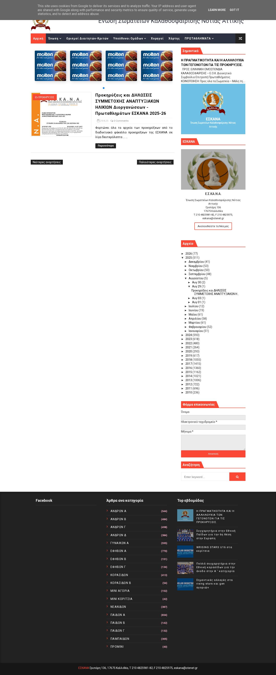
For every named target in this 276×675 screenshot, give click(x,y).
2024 (189, 335)
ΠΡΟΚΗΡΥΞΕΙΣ (46, 97)
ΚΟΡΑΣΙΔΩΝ (119, 575)
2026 (189, 253)
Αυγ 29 (197, 286)
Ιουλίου (194, 306)
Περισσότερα (106, 145)
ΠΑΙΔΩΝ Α (118, 615)
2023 (189, 339)
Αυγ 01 (197, 302)
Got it (234, 10)
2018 (189, 359)
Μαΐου (193, 314)
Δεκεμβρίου (197, 261)
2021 (189, 347)
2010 (189, 392)
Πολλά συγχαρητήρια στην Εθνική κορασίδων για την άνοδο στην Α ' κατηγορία (216, 567)
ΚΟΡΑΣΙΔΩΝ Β (121, 583)
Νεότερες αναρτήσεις (47, 162)
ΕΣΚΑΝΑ (83, 668)
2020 (189, 351)
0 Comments (121, 120)
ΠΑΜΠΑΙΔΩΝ (120, 638)
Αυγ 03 (197, 298)
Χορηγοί (157, 38)
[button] (103, 88)
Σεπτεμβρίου (197, 274)
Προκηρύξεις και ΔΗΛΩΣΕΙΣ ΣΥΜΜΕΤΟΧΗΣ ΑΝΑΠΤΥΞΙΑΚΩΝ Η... (215, 292)
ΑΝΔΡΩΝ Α (119, 511)
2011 (189, 388)
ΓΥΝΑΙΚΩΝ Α (120, 543)
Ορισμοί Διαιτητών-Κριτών (87, 38)
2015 (189, 372)
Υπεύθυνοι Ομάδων (128, 38)
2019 (189, 355)
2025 (189, 257)
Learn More (217, 10)
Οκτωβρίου (196, 270)
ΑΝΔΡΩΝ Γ (118, 527)
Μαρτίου (195, 322)
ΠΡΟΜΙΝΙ (117, 646)
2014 (189, 376)
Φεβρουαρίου (198, 326)
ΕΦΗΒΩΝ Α (119, 551)
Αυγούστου (196, 278)
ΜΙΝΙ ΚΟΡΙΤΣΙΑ (122, 599)
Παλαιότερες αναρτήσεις (155, 162)
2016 (189, 368)
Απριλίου (195, 318)
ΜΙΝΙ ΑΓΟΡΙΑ (120, 590)
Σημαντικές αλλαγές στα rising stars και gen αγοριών (214, 583)
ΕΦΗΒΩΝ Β (118, 559)
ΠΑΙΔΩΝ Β (118, 622)
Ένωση (53, 38)
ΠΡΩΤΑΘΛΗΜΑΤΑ (198, 38)
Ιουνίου (194, 310)
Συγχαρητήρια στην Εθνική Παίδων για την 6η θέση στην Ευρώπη (216, 534)
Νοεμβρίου (196, 266)
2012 (189, 384)
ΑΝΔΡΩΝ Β (118, 519)
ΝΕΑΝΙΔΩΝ (118, 606)
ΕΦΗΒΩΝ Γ (118, 567)
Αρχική (38, 38)
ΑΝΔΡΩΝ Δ (118, 535)
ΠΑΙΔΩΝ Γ (118, 630)
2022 (189, 343)
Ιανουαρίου (196, 331)
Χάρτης (174, 38)
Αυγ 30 (197, 282)
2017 (189, 363)
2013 (189, 380)
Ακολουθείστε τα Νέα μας (213, 226)
